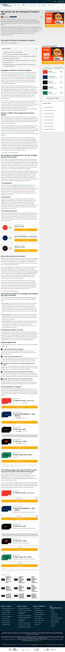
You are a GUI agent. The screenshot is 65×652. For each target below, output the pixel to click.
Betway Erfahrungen (48, 123)
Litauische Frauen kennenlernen (24, 623)
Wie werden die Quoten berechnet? (11, 58)
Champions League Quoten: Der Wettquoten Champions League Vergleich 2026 (22, 579)
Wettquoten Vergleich (19, 72)
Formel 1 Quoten (38, 622)
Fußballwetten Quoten (6, 133)
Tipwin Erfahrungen (48, 126)
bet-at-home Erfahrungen (19, 235)
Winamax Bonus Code (17, 538)
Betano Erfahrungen (18, 224)
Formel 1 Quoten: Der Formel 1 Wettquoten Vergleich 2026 (9, 588)
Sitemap (52, 626)
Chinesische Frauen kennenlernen (24, 610)
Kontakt (52, 612)
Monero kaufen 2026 (6, 622)
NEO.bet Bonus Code (17, 524)
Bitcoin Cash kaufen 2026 (7, 616)
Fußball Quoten (38, 608)
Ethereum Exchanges (6, 612)
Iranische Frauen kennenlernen (24, 608)
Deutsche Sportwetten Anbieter (29, 185)
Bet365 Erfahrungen (16, 452)
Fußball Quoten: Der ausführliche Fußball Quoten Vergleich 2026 (22, 588)
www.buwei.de (40, 640)
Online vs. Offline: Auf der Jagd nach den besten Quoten (15, 54)
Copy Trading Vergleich (6, 610)
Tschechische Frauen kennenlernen (22, 620)
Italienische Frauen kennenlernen (24, 627)
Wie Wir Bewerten (54, 616)
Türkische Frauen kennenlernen (24, 625)
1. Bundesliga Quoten (39, 610)
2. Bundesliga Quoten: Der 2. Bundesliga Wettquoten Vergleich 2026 (22, 595)
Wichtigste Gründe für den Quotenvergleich (12, 52)
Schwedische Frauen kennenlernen (22, 613)
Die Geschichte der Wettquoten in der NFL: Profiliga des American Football (19, 56)
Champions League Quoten (40, 614)
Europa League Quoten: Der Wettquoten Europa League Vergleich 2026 (34, 579)
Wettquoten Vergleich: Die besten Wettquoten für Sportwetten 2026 (9, 579)
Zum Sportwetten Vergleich (53, 98)
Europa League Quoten (39, 618)
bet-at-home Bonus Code (17, 506)
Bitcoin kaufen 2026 (6, 614)
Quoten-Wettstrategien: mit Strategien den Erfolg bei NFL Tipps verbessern (19, 60)
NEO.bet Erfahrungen (17, 427)
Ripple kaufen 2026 (5, 624)
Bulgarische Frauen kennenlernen (24, 615)
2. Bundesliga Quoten (39, 612)
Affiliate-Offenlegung (55, 622)
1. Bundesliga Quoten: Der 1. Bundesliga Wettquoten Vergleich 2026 (9, 595)
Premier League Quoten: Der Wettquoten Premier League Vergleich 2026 (34, 588)
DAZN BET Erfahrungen (49, 129)
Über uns (52, 610)
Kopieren (36, 498)
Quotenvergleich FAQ (8, 62)
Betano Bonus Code (16, 490)
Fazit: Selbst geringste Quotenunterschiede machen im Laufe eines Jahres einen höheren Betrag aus (19, 65)
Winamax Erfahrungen (19, 245)
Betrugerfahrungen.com (5, 8)
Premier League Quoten (39, 620)
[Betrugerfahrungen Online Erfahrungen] (7, 5)
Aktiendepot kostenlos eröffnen (8, 608)
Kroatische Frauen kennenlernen (24, 617)
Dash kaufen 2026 (5, 618)
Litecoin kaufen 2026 (6, 620)
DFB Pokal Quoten (38, 616)
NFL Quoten (37, 624)
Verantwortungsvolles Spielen (56, 618)
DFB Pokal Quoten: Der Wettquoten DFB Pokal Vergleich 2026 (34, 595)
